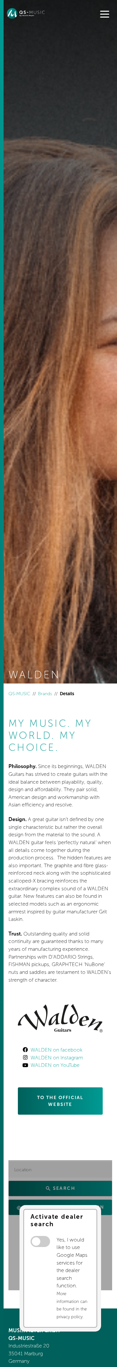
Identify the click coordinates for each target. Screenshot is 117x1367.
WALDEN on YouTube (55, 1065)
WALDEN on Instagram (57, 1058)
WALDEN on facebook (57, 1050)
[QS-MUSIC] (29, 13)
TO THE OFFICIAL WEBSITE (60, 1101)
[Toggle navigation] (104, 14)
